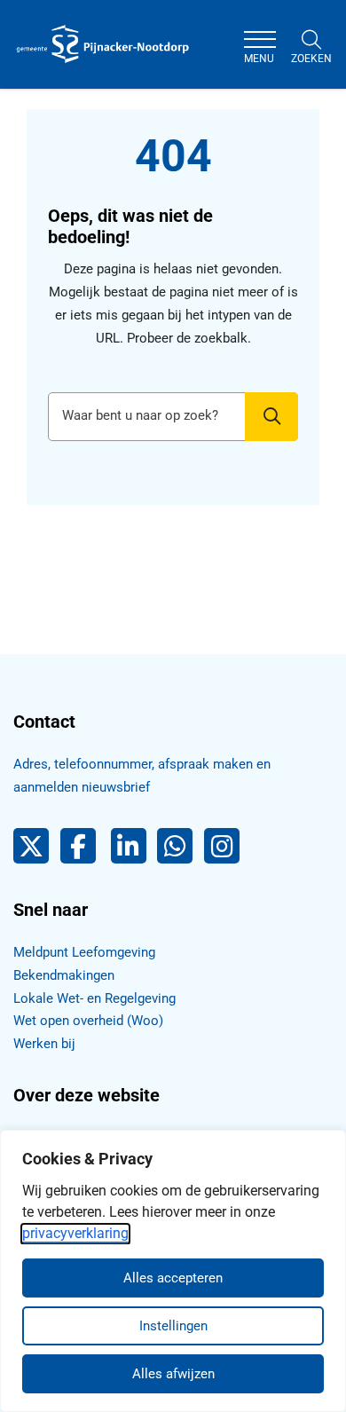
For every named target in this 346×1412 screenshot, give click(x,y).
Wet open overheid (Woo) (88, 1021)
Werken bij (44, 1044)
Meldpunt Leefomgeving (84, 952)
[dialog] (173, 1271)
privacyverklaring (75, 1233)
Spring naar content (49, 65)
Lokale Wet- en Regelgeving (94, 998)
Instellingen (173, 1326)
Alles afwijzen (173, 1374)
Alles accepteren (173, 1278)
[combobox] (173, 416)
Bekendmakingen (63, 975)
